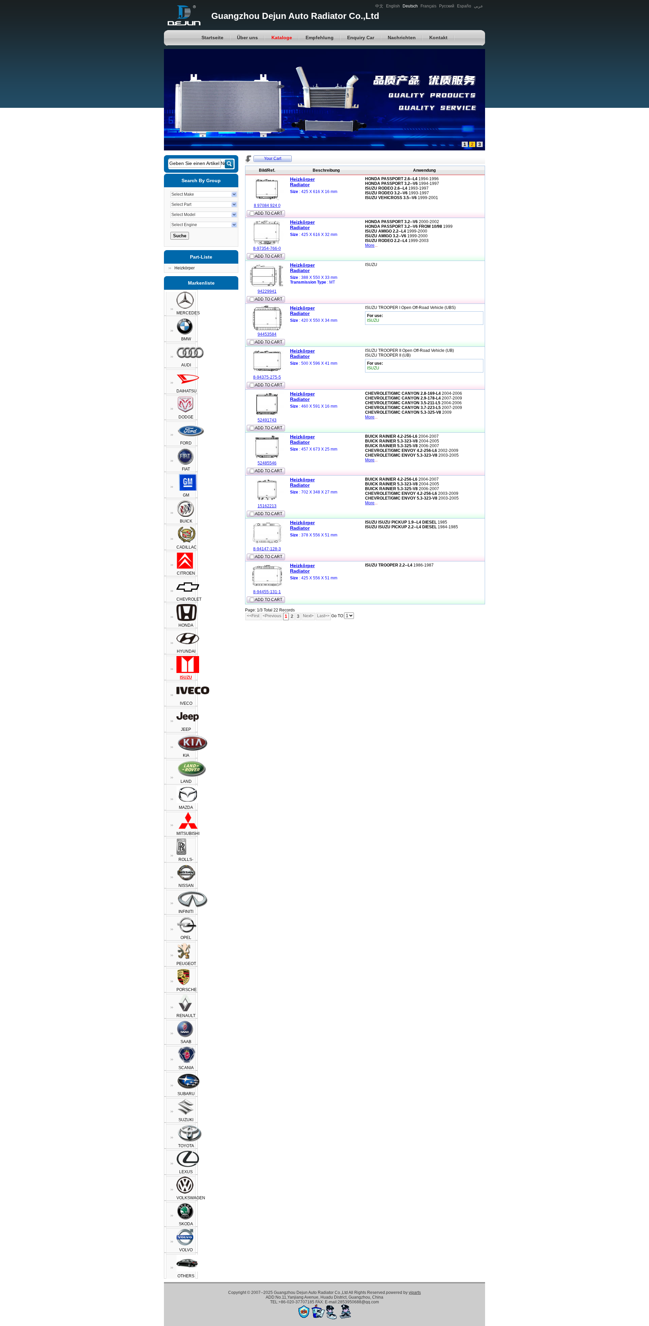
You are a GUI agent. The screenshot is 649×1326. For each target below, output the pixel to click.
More (370, 245)
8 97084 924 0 (267, 205)
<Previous (272, 615)
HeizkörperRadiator (302, 181)
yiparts (415, 1292)
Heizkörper (184, 268)
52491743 (267, 420)
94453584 (267, 334)
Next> (308, 615)
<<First (253, 615)
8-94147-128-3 (267, 549)
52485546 (267, 463)
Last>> (323, 615)
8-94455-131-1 (267, 591)
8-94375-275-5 (267, 377)
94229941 (267, 291)
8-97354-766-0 (267, 248)
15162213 (267, 506)
